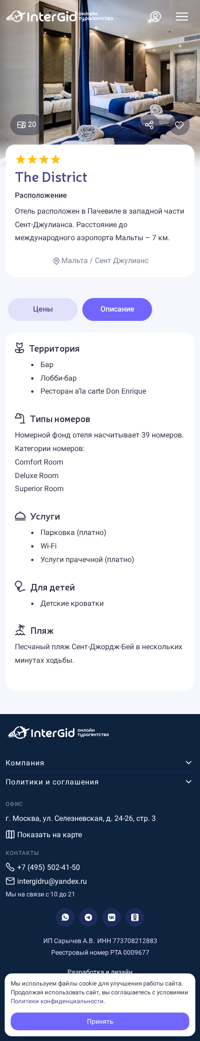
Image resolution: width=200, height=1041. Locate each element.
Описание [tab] (117, 309)
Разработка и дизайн (100, 972)
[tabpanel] (100, 512)
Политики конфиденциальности (57, 1001)
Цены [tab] (43, 309)
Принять (100, 1021)
